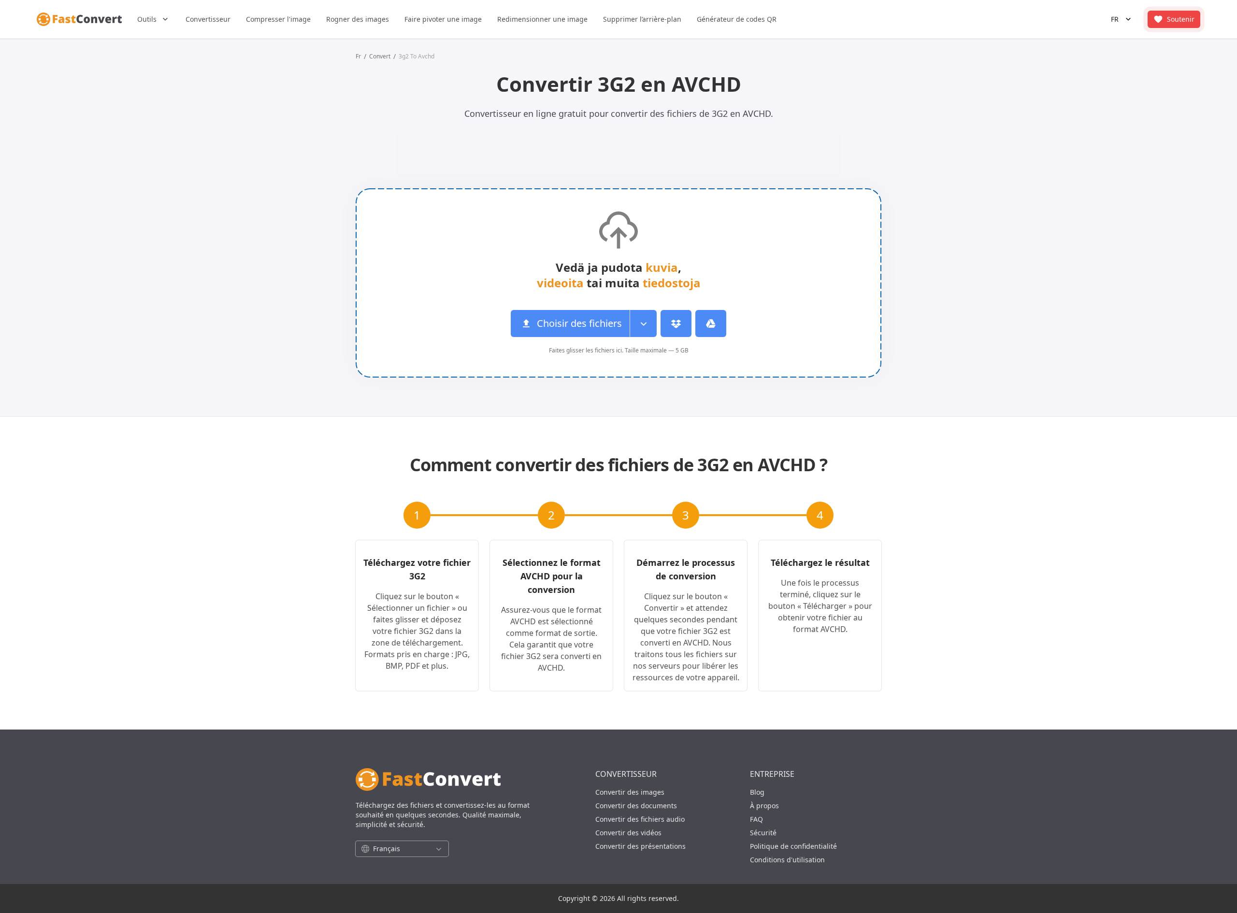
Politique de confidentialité (793, 846)
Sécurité (763, 832)
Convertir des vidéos (628, 832)
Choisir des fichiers (579, 323)
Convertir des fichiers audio (640, 819)
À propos (764, 805)
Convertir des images (629, 792)
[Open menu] (643, 323)
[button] (153, 19)
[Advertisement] (109, 213)
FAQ (756, 819)
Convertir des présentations (640, 846)
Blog (757, 792)
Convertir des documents (636, 805)
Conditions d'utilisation (787, 859)
